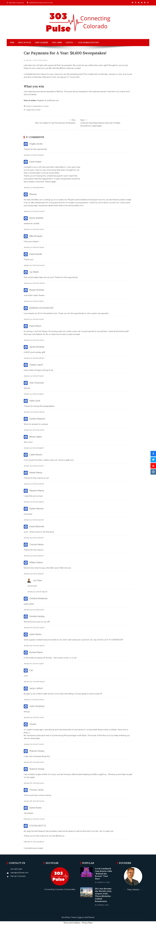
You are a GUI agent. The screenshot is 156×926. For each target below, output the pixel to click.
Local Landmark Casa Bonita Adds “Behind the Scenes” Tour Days (103, 873)
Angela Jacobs (36, 144)
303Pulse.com (53, 100)
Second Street (35, 110)
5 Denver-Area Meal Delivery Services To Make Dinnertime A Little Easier (100, 123)
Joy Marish (34, 272)
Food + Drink (57, 42)
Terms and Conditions (71, 923)
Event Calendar (41, 42)
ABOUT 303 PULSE (24, 42)
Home (12, 42)
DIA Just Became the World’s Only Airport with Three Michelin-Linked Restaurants (103, 894)
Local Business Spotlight (88, 42)
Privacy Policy (87, 923)
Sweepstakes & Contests (41, 106)
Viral (79, 917)
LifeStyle (69, 42)
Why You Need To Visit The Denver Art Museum (55, 121)
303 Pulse (37, 580)
